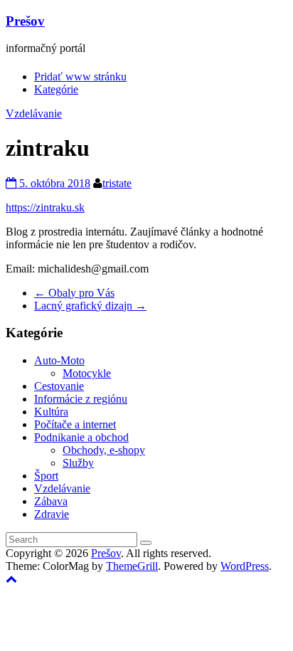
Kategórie (56, 89)
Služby (78, 463)
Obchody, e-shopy (104, 450)
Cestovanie (59, 386)
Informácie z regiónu (80, 399)
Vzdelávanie (34, 113)
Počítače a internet (75, 424)
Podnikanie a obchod (81, 437)
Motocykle (87, 373)
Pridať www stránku (80, 76)
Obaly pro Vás (74, 293)
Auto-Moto (59, 360)
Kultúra (51, 412)
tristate (117, 183)
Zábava (51, 501)
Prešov (25, 21)
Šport (46, 476)
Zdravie (51, 514)
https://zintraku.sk (45, 207)
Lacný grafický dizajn (90, 306)
